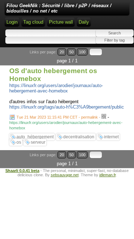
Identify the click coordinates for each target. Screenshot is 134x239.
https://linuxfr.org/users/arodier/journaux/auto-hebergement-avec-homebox (56, 88)
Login (12, 22)
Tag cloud (33, 22)
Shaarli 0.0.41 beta (22, 170)
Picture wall (61, 22)
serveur (38, 142)
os (18, 142)
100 (82, 52)
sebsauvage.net (65, 175)
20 (62, 52)
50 (71, 52)
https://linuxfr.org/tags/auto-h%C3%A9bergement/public (66, 107)
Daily (84, 22)
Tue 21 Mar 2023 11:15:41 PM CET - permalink (57, 117)
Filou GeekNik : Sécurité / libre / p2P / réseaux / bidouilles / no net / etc (58, 8)
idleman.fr (107, 175)
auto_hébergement (35, 136)
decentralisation (78, 136)
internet (111, 136)
